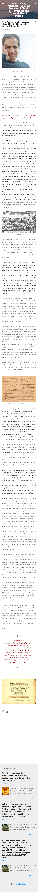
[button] (35, 22)
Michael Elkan (23, 888)
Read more (32, 798)
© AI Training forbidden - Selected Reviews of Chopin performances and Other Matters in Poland (19, 9)
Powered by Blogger (20, 884)
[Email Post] (7, 712)
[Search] (35, 4)
